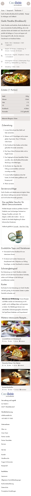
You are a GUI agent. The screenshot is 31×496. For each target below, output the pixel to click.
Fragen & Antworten (7, 462)
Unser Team (4, 433)
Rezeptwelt (10, 10)
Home (2, 10)
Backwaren (18, 10)
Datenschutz (4, 487)
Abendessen (16, 43)
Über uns (3, 429)
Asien (18, 66)
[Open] (2, 3)
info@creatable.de (6, 415)
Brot (11, 43)
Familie (6, 43)
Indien (13, 66)
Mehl (22, 43)
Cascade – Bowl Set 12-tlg (20, 226)
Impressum (4, 476)
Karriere (3, 444)
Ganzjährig (8, 66)
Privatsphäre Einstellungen (8, 491)
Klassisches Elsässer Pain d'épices (11, 363)
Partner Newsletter (6, 440)
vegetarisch (9, 45)
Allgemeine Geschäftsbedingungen (11, 480)
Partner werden (5, 436)
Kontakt (3, 454)
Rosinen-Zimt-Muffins (7, 387)
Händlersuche (5, 458)
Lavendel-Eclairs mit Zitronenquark (11, 339)
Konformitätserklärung (7, 484)
